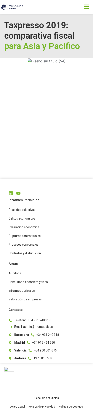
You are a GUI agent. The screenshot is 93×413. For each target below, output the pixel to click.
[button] (70, 7)
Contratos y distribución (25, 253)
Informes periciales (22, 290)
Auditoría (15, 273)
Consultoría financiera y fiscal (28, 282)
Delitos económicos (22, 218)
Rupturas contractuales (25, 236)
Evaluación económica (24, 227)
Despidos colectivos (22, 209)
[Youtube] (18, 193)
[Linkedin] (11, 193)
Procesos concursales (23, 244)
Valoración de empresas (25, 299)
